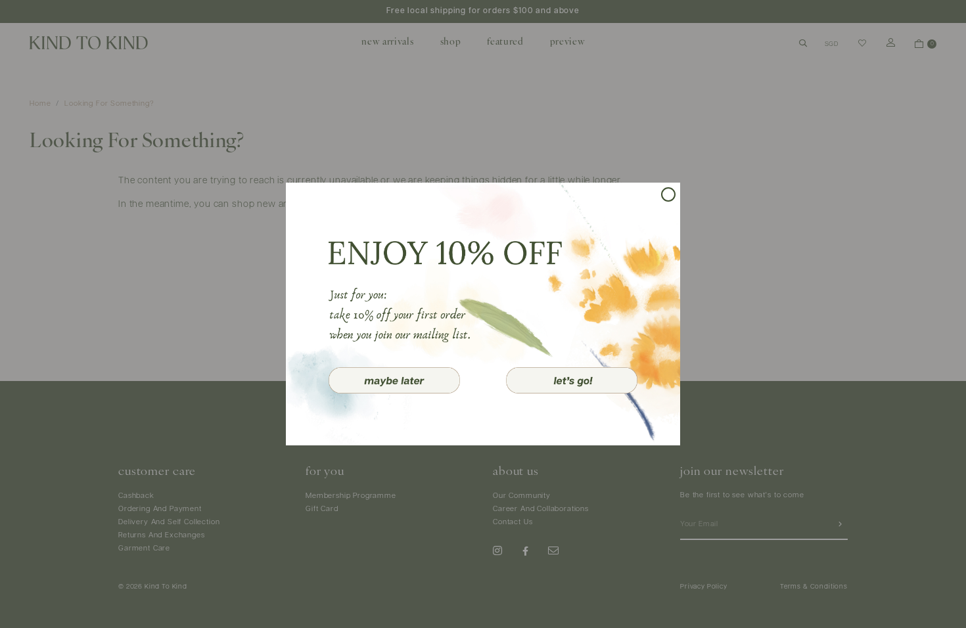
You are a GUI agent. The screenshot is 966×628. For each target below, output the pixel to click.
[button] (394, 380)
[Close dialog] (668, 194)
